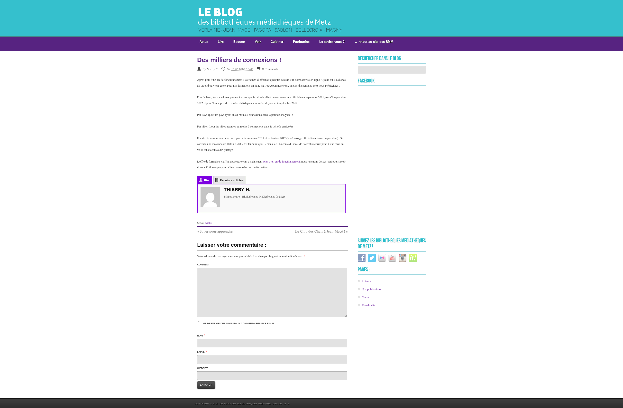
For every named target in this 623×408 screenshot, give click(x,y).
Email (201, 352)
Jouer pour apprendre (215, 231)
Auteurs (366, 281)
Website (202, 368)
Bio (206, 180)
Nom (200, 335)
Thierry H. (212, 69)
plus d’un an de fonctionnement (281, 161)
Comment (203, 264)
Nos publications (371, 289)
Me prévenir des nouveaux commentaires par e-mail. (239, 323)
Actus (208, 222)
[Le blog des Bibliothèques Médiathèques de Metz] (276, 35)
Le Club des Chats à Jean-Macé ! (321, 231)
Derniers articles (231, 180)
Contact (366, 297)
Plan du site (368, 305)
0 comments (270, 69)
